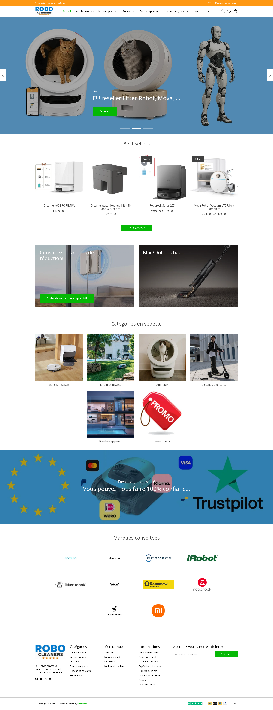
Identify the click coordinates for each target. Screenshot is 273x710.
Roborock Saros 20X (162, 205)
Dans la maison (59, 385)
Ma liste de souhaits (114, 666)
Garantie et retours (149, 661)
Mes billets (109, 661)
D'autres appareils (111, 441)
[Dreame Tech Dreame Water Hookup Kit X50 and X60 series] (110, 177)
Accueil (67, 11)
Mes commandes (113, 656)
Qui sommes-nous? (149, 652)
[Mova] (114, 585)
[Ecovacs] (158, 558)
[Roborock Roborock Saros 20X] (162, 177)
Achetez (109, 111)
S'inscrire (109, 652)
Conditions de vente (149, 675)
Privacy (142, 679)
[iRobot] (202, 558)
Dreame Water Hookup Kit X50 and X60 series (111, 206)
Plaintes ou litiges (148, 670)
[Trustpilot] (195, 704)
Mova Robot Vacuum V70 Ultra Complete (214, 206)
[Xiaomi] (158, 611)
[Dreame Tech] (114, 558)
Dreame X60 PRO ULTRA (59, 205)
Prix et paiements (148, 656)
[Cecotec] (71, 558)
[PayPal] (210, 703)
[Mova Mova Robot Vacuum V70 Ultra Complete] (214, 177)
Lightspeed (82, 703)
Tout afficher (136, 228)
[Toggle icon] (223, 11)
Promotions (162, 441)
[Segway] (114, 611)
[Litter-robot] (71, 585)
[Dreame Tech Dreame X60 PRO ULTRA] (59, 177)
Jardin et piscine (110, 385)
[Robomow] (158, 585)
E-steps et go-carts (214, 385)
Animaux (162, 385)
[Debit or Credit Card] (215, 703)
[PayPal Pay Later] (220, 703)
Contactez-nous (147, 684)
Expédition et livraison (150, 666)
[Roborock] (202, 585)
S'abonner (226, 653)
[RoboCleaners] (44, 11)
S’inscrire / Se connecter (226, 3)
